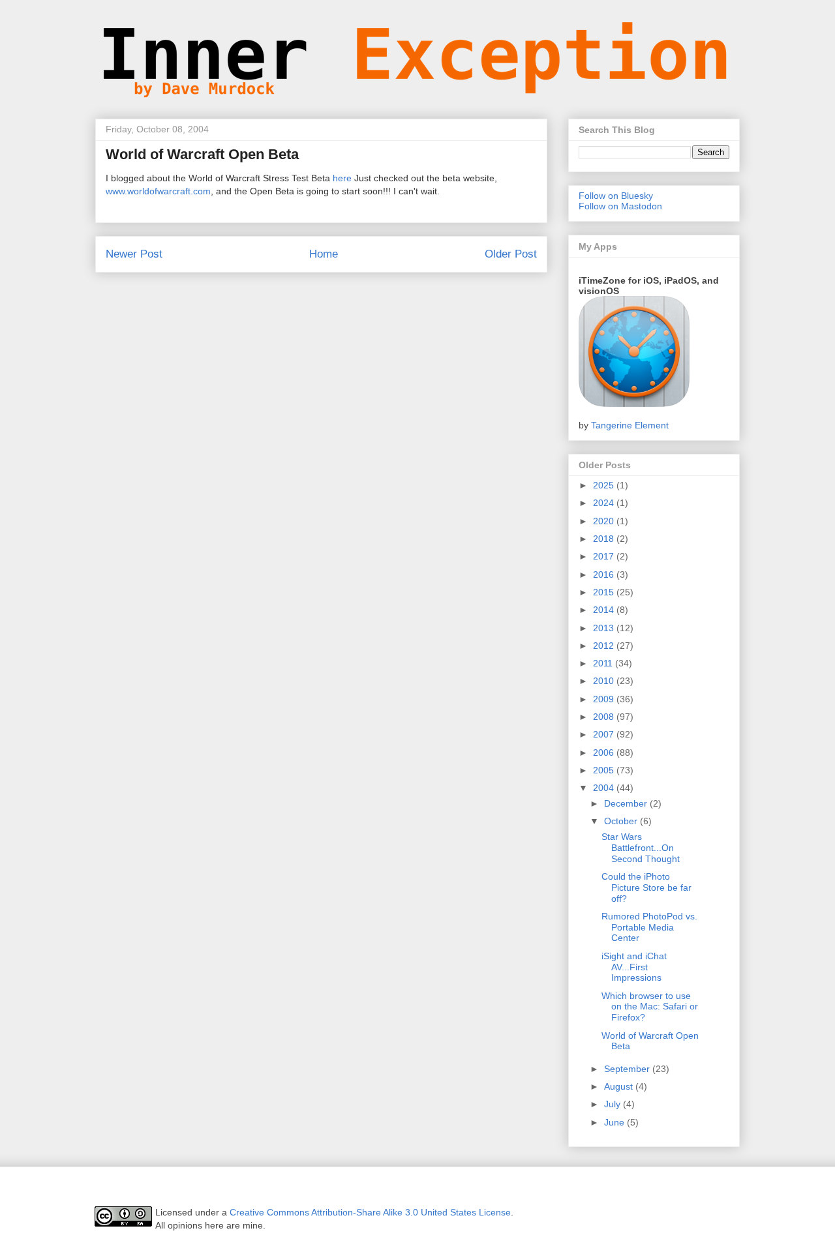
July (613, 1104)
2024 (604, 503)
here (342, 178)
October (622, 821)
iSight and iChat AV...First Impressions (634, 967)
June (615, 1122)
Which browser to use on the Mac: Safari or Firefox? (649, 1007)
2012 (604, 645)
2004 (604, 787)
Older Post (511, 254)
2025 (604, 485)
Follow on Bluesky (616, 195)
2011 (604, 663)
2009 (604, 699)
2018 (604, 538)
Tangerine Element (630, 425)
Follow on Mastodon (620, 206)
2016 (604, 574)
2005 (604, 770)
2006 (604, 752)
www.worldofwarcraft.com (158, 191)
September (628, 1069)
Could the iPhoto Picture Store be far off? (646, 887)
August (619, 1086)
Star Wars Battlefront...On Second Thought (640, 847)
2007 (604, 734)
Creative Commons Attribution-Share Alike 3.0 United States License (370, 1212)
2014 (604, 609)
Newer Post (134, 254)
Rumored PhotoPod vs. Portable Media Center (649, 927)
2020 (604, 521)
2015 (604, 592)
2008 (604, 716)
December (627, 803)
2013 (604, 628)
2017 (604, 556)
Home (323, 254)
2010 (604, 681)
